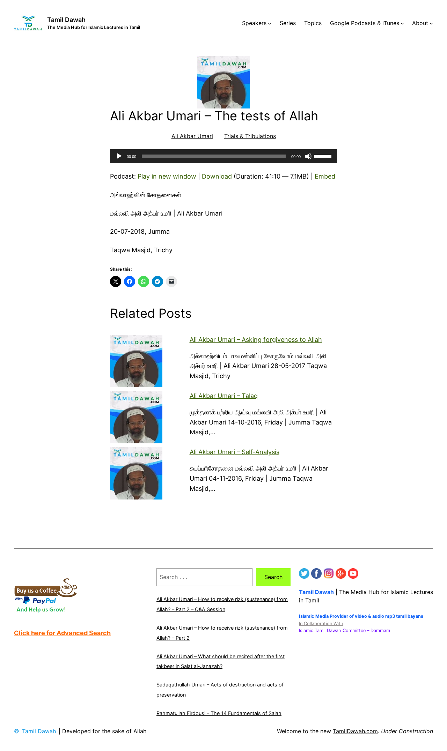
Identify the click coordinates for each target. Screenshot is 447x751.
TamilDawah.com (355, 731)
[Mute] (308, 156)
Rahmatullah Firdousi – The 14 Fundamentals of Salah (218, 713)
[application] (223, 156)
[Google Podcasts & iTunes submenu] (402, 23)
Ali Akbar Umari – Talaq (224, 395)
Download (217, 176)
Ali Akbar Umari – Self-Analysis (234, 452)
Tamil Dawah (66, 19)
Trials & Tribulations (250, 136)
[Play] (119, 156)
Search (273, 576)
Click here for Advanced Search (62, 633)
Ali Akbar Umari (192, 136)
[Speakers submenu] (269, 23)
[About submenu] (431, 23)
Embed (325, 176)
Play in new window (167, 176)
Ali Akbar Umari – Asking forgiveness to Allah (256, 339)
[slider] (324, 155)
